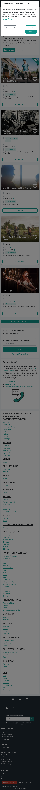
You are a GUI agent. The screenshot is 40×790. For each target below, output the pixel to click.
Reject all (31, 27)
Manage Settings (10, 27)
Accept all (30, 32)
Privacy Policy (7, 19)
